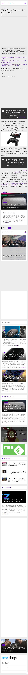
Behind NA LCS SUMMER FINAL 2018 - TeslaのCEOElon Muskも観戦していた (12, 243)
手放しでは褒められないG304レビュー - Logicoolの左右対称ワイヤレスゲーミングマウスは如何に (14, 334)
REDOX (24, 439)
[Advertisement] (14, 32)
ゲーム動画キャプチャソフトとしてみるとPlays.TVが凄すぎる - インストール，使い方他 (14, 65)
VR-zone (25, 170)
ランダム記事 (7, 487)
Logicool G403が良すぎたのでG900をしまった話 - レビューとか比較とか (14, 356)
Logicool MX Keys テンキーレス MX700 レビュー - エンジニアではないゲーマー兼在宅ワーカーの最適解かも (14, 206)
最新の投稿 (6, 458)
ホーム (8, 667)
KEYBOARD (5, 202)
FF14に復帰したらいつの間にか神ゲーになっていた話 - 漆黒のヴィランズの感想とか (14, 378)
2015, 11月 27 (22, 117)
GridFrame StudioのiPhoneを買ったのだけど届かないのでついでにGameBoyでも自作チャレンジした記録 (16, 480)
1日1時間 (5, 497)
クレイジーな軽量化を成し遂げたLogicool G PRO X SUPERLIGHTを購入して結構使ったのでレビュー (17, 472)
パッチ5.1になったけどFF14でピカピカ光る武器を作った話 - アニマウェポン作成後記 (13, 648)
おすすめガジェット (9, 396)
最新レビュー (6, 192)
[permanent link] (6, 15)
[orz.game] (11, 4)
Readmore (7, 222)
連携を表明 (17, 172)
